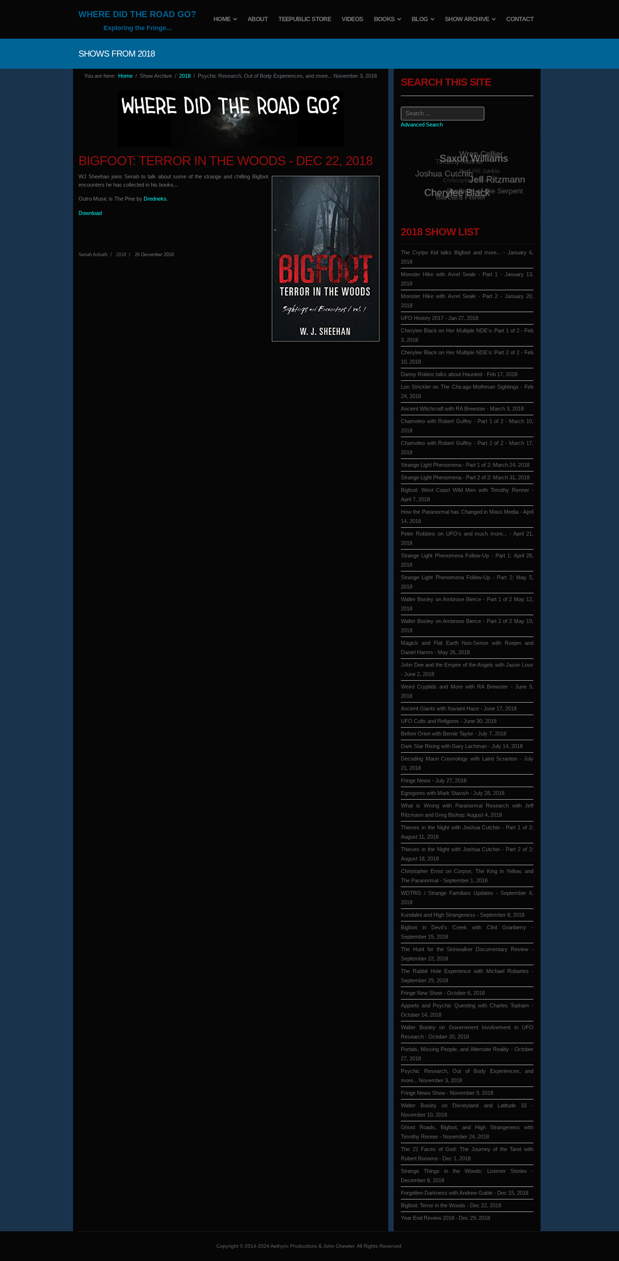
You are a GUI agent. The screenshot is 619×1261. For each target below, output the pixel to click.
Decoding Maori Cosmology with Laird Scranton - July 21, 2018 (467, 763)
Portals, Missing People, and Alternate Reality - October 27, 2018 (467, 1053)
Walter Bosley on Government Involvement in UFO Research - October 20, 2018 (467, 1032)
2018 (121, 254)
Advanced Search (422, 124)
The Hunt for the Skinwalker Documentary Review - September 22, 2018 (467, 954)
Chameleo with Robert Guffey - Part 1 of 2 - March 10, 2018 (467, 425)
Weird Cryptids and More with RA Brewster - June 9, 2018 (467, 691)
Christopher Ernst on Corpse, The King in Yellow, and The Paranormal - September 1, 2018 (467, 875)
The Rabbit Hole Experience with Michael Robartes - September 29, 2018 (467, 975)
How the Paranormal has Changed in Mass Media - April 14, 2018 (467, 516)
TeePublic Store (304, 19)
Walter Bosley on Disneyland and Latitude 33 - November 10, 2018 (467, 1110)
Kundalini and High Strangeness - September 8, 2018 (462, 915)
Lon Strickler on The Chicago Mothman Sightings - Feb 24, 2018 (467, 391)
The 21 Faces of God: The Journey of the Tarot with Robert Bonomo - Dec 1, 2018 (467, 1153)
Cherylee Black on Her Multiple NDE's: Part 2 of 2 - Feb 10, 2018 (467, 357)
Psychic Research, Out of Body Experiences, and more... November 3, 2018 (467, 1075)
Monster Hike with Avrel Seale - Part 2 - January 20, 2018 (467, 300)
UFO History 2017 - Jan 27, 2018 (439, 318)
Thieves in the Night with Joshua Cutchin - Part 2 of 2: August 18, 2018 (467, 854)
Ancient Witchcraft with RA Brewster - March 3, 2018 (462, 409)
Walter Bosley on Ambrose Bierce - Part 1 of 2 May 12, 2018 (467, 604)
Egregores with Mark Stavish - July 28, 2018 (452, 793)
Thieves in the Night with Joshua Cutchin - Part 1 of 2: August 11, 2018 (467, 832)
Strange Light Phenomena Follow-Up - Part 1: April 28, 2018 (467, 560)
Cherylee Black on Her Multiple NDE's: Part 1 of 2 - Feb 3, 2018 (467, 335)
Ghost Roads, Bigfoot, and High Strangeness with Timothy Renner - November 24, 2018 (467, 1132)
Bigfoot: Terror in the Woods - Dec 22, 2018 (451, 1205)
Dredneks (155, 199)
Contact (519, 19)
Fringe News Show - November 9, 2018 (447, 1093)
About (258, 19)
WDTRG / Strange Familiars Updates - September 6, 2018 (467, 897)
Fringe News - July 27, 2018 (433, 780)
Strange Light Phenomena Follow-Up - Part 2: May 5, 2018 (467, 582)
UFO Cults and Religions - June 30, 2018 (448, 721)
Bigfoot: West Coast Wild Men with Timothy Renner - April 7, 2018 (467, 494)
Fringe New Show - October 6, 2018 (443, 993)
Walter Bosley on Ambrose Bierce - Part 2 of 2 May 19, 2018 (467, 625)
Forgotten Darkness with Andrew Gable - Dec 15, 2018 (464, 1193)
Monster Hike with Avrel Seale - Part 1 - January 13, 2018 (467, 279)
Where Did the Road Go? (137, 14)
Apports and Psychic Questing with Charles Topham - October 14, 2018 (467, 1010)
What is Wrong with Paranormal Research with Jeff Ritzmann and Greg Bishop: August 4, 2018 (467, 810)
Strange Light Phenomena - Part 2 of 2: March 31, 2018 (465, 477)
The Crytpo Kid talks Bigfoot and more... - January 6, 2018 (467, 257)
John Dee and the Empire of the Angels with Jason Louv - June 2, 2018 (467, 669)
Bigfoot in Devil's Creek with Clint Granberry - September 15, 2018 (467, 932)
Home (222, 19)
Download (90, 213)
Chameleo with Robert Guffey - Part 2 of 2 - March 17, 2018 (467, 447)
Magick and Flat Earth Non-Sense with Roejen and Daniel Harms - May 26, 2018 (467, 647)
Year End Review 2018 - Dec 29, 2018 (445, 1218)
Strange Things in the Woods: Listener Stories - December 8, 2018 (467, 1175)
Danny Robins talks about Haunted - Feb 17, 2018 (459, 374)
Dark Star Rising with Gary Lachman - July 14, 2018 (462, 746)
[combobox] (442, 113)
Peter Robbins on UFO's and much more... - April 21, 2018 (467, 538)
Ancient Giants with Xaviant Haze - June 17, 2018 (459, 708)
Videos (352, 19)
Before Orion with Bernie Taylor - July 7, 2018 (453, 733)
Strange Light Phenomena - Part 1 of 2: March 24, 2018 (465, 465)
